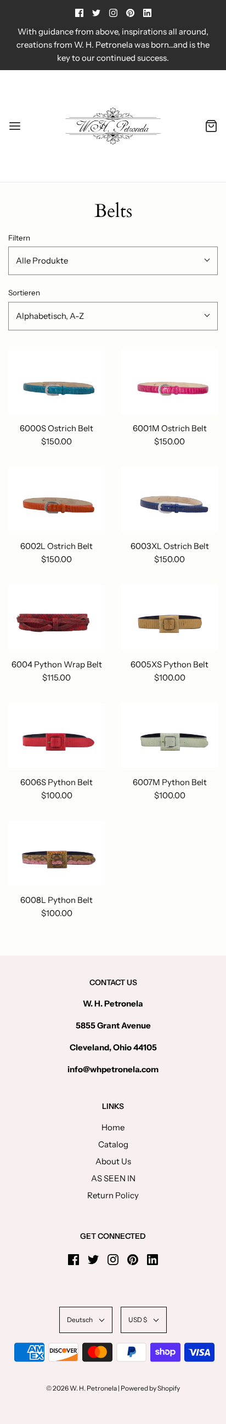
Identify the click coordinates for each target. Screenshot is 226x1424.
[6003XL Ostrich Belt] (169, 499)
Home (113, 1127)
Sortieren (24, 292)
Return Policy (113, 1195)
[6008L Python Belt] (56, 853)
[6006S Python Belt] (56, 736)
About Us (113, 1161)
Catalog (113, 1144)
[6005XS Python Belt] (169, 617)
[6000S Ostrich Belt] (56, 382)
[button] (113, 261)
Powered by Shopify (150, 1388)
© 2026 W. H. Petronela (81, 1388)
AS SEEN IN (113, 1178)
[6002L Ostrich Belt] (56, 499)
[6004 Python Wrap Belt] (56, 617)
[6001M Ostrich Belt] (169, 382)
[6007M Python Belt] (169, 736)
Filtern (19, 237)
